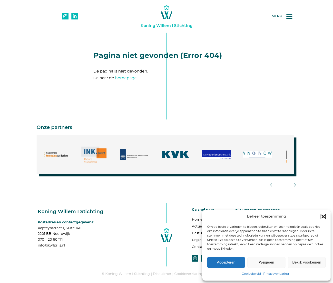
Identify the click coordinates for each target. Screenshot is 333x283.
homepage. (126, 78)
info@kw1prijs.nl (51, 245)
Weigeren (266, 262)
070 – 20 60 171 (50, 239)
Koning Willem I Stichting (167, 25)
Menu (277, 16)
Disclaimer (162, 274)
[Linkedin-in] (74, 16)
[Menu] (289, 16)
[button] (323, 216)
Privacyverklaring (276, 273)
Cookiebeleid (251, 273)
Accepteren (226, 262)
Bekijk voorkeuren (306, 262)
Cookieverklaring (188, 274)
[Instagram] (65, 16)
